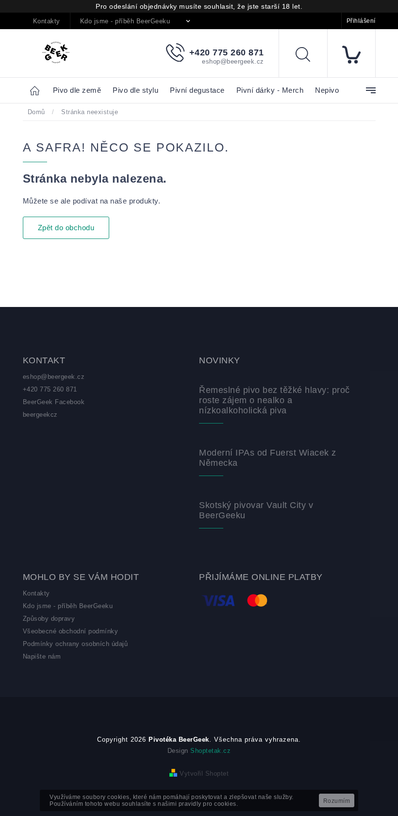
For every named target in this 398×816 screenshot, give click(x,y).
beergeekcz (40, 414)
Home (38, 90)
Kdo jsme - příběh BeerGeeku (125, 21)
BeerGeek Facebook (54, 402)
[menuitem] (77, 90)
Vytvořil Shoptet (204, 773)
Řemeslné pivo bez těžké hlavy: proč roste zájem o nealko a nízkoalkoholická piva (274, 400)
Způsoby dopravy (49, 618)
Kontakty (46, 21)
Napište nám (42, 656)
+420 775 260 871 (50, 389)
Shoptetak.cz (210, 750)
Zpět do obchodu (66, 227)
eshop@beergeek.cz (54, 376)
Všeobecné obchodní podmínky (70, 631)
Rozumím (336, 801)
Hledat (310, 56)
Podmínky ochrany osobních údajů (75, 643)
